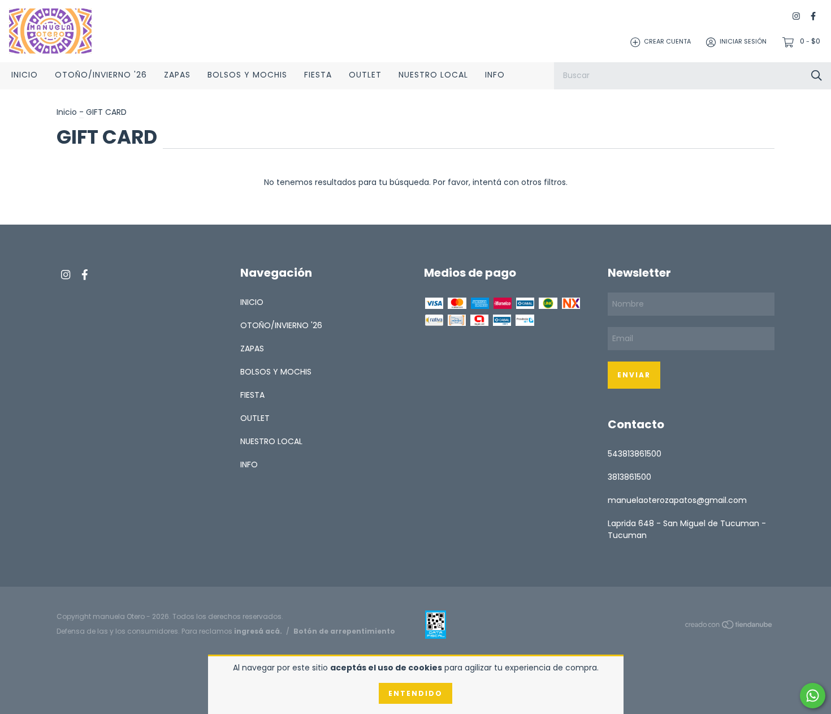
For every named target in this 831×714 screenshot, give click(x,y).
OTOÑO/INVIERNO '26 (101, 74)
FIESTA (318, 74)
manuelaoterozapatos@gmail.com (677, 500)
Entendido (415, 693)
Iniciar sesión (743, 41)
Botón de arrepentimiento (344, 631)
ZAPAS (177, 74)
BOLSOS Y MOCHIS (247, 74)
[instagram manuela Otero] (796, 16)
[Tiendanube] (729, 626)
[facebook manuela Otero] (813, 16)
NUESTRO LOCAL (433, 74)
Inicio (67, 112)
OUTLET (365, 74)
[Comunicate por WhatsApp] (812, 695)
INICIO (24, 74)
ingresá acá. (258, 631)
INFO (495, 74)
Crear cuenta (667, 41)
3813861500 (629, 477)
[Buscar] (816, 75)
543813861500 (634, 453)
